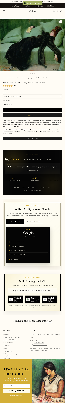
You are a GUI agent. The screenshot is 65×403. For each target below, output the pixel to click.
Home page (6, 334)
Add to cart (32, 110)
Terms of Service (7, 351)
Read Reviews (50, 5)
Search (5, 348)
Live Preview (33, 138)
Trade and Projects (8, 342)
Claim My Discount (16, 391)
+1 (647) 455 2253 (39, 343)
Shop (8, 18)
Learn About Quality (34, 221)
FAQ (49, 320)
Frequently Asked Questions (11, 340)
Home (4, 18)
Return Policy (6, 358)
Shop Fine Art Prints (15, 221)
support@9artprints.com (40, 345)
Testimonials (6, 345)
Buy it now (32, 115)
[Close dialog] (63, 360)
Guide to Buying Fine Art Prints (11, 337)
